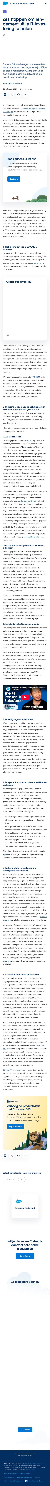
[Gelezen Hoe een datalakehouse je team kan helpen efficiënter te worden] (25, 1415)
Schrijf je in (25, 1256)
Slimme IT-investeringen (13, 1070)
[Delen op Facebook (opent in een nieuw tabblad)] (18, 94)
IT (4, 12)
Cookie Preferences (16, 1481)
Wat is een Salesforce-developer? (21, 1360)
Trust (5, 1481)
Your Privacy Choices (35, 1481)
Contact (37, 1477)
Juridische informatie (10, 1473)
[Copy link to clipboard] (25, 94)
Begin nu (14, 179)
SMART (29, 440)
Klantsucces (10, 1179)
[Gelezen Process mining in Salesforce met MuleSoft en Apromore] (25, 1309)
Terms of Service (25, 1473)
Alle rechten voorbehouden (33, 1463)
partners (37, 263)
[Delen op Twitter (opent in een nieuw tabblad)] (11, 94)
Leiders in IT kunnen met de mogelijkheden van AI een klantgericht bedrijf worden (23, 333)
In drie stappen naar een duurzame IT (23, 309)
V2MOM (36, 377)
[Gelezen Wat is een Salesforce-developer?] (25, 1346)
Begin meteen (15, 1126)
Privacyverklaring (9, 1477)
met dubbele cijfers (32, 537)
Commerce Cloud (28, 501)
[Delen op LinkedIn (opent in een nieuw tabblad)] (5, 94)
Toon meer (25, 1430)
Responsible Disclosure (24, 1477)
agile (5, 854)
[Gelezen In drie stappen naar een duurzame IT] (14, 302)
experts (6, 961)
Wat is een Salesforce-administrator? (22, 1394)
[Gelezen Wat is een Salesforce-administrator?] (25, 1380)
